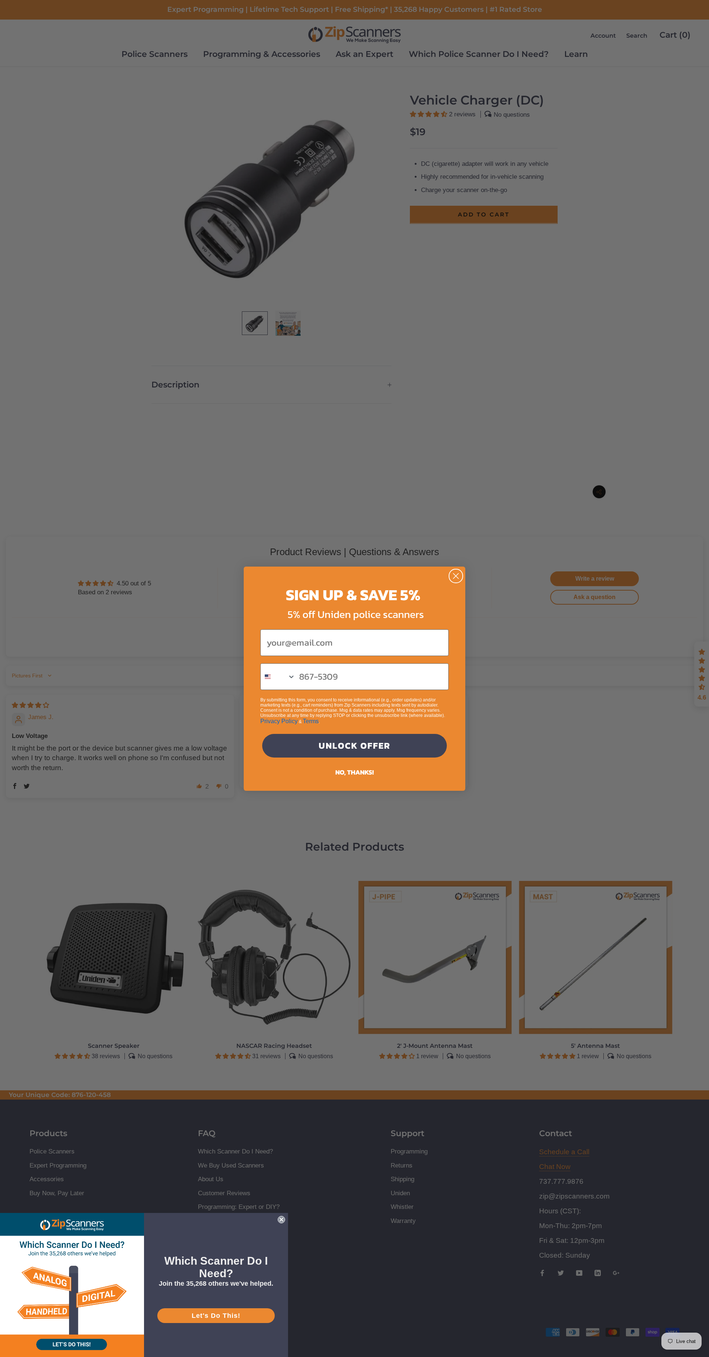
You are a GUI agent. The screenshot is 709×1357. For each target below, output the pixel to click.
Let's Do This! (216, 1315)
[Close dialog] (455, 576)
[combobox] (278, 677)
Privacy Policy (279, 721)
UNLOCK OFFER (354, 745)
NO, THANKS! (354, 772)
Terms (311, 721)
